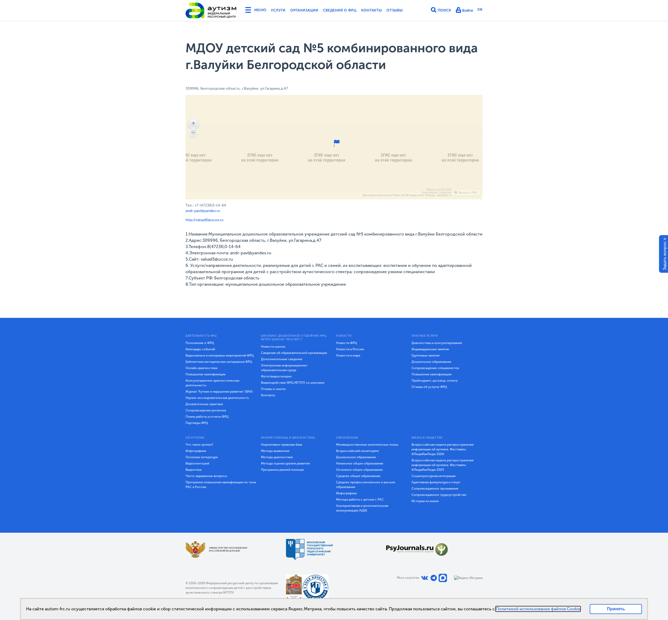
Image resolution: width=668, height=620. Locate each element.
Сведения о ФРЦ (339, 10)
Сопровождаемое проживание (434, 488)
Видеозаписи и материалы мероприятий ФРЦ (220, 355)
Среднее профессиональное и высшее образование (365, 484)
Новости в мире (348, 355)
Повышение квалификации (205, 374)
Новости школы (273, 346)
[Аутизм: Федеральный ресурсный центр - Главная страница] (211, 10)
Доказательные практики (204, 404)
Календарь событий (200, 349)
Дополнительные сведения (281, 359)
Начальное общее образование (359, 463)
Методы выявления (275, 451)
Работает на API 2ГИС (438, 189)
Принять (616, 609)
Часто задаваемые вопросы (206, 476)
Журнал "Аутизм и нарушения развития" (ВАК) (219, 391)
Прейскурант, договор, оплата (434, 380)
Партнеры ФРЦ (197, 423)
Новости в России (350, 349)
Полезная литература (202, 457)
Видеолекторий (197, 463)
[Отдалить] (193, 132)
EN (480, 9)
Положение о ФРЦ (200, 343)
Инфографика (196, 451)
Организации (304, 10)
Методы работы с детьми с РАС (360, 499)
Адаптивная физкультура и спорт (435, 482)
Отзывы (394, 10)
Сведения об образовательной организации (294, 353)
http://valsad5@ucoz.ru (204, 220)
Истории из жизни (425, 501)
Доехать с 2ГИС (468, 192)
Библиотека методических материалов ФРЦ (219, 362)
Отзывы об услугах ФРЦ (429, 387)
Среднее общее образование (358, 476)
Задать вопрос (664, 255)
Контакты (371, 10)
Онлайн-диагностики (201, 368)
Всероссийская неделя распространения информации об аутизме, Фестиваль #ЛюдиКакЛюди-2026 (442, 449)
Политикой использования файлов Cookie (538, 608)
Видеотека (193, 470)
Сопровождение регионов (206, 410)
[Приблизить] (193, 123)
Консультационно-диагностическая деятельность (212, 383)
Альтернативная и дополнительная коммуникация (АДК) (362, 508)
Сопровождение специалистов (435, 368)
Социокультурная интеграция (433, 476)
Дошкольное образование (431, 362)
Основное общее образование (359, 470)
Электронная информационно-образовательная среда (284, 368)
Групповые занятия (425, 355)
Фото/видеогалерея (276, 376)
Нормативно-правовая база (281, 444)
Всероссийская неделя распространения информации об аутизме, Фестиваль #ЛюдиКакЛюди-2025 (442, 465)
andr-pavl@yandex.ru (203, 211)
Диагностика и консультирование (436, 343)
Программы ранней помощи (282, 470)
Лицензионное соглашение (436, 192)
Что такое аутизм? (199, 444)
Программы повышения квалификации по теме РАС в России (221, 484)
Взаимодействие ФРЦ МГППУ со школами (292, 382)
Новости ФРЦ (346, 343)
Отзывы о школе (273, 389)
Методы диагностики (277, 457)
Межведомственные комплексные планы (367, 444)
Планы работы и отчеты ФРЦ (207, 416)
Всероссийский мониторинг (357, 451)
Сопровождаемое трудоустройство (439, 495)
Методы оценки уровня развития (285, 463)
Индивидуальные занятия (430, 349)
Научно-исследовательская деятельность (217, 398)
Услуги (278, 10)
